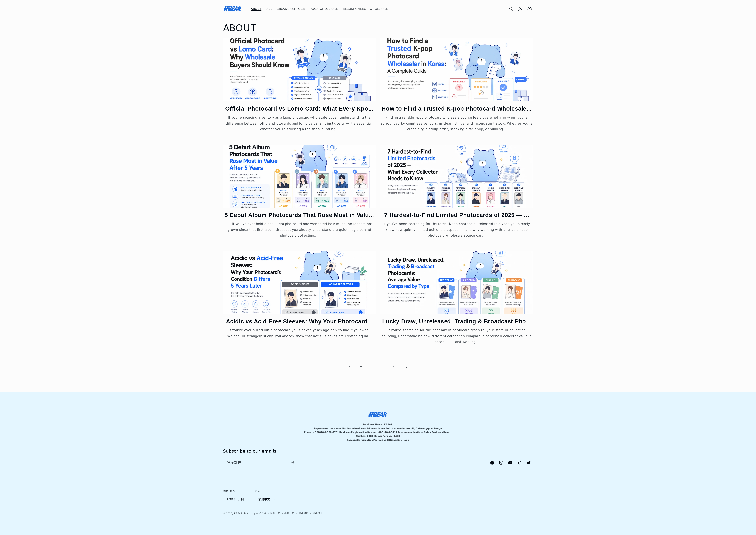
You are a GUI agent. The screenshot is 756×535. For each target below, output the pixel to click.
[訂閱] (292, 462)
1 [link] (350, 367)
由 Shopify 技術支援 (254, 513)
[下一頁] (405, 367)
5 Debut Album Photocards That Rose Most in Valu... (299, 215)
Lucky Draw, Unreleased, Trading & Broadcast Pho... (456, 321)
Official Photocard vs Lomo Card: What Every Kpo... (299, 108)
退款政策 (289, 513)
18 (394, 367)
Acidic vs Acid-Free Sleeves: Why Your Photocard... (299, 321)
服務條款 (303, 513)
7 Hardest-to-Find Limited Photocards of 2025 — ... (456, 215)
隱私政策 (275, 513)
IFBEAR (237, 513)
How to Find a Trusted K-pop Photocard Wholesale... (457, 108)
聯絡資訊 (318, 513)
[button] (511, 9)
